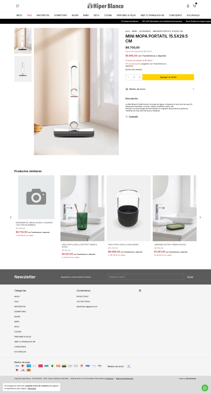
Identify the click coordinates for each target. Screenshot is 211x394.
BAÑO (86, 15)
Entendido (32, 388)
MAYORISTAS (43, 15)
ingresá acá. (109, 378)
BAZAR (75, 15)
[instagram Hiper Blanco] (140, 290)
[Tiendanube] (188, 379)
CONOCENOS (175, 15)
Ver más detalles (135, 69)
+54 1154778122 (83, 301)
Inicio (127, 31)
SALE (29, 15)
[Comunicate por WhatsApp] (205, 388)
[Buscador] (17, 6)
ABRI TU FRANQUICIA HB (152, 15)
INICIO (19, 15)
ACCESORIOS (145, 31)
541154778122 (82, 296)
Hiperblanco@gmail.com (87, 306)
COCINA (108, 15)
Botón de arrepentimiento (124, 378)
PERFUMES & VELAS (126, 15)
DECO (96, 15)
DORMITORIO (60, 15)
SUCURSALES (193, 15)
